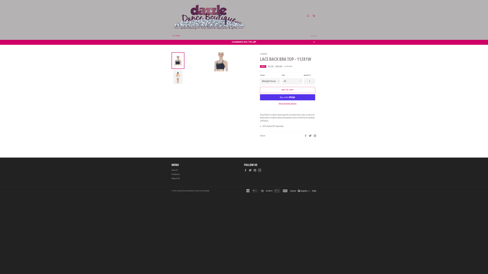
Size (283, 75)
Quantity (307, 75)
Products (176, 174)
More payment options (287, 103)
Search (175, 170)
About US (176, 178)
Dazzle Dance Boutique (186, 191)
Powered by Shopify (202, 191)
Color (262, 75)
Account (313, 36)
